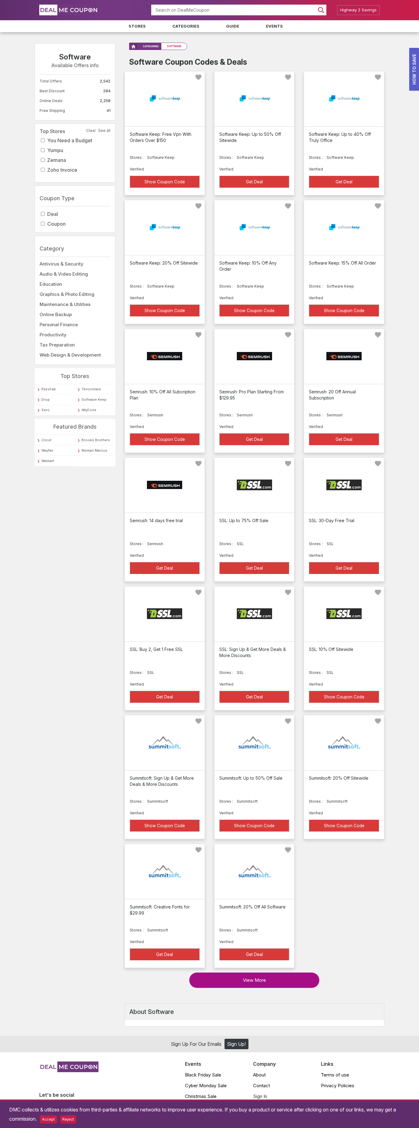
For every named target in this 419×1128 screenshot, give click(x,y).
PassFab (48, 389)
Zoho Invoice (62, 170)
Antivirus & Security (61, 264)
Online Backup (56, 314)
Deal (52, 214)
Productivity (53, 335)
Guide (232, 26)
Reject (68, 1119)
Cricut (46, 440)
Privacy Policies (337, 1085)
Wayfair (47, 450)
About (259, 1075)
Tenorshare (91, 389)
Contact (261, 1085)
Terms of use (335, 1075)
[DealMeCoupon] (68, 1070)
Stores (137, 26)
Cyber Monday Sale (206, 1085)
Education (51, 284)
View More (254, 980)
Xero (45, 410)
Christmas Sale (201, 1096)
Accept (48, 1119)
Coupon (56, 224)
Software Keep (94, 400)
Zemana (56, 160)
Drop (45, 400)
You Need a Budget (69, 140)
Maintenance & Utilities (65, 304)
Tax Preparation (57, 345)
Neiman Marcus (94, 450)
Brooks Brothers (96, 440)
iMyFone (89, 410)
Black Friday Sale (203, 1075)
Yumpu (55, 150)
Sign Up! (236, 1044)
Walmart (47, 461)
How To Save (414, 69)
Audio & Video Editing (64, 274)
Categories (185, 26)
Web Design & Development (70, 355)
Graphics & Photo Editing (67, 294)
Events (274, 26)
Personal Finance (59, 324)
